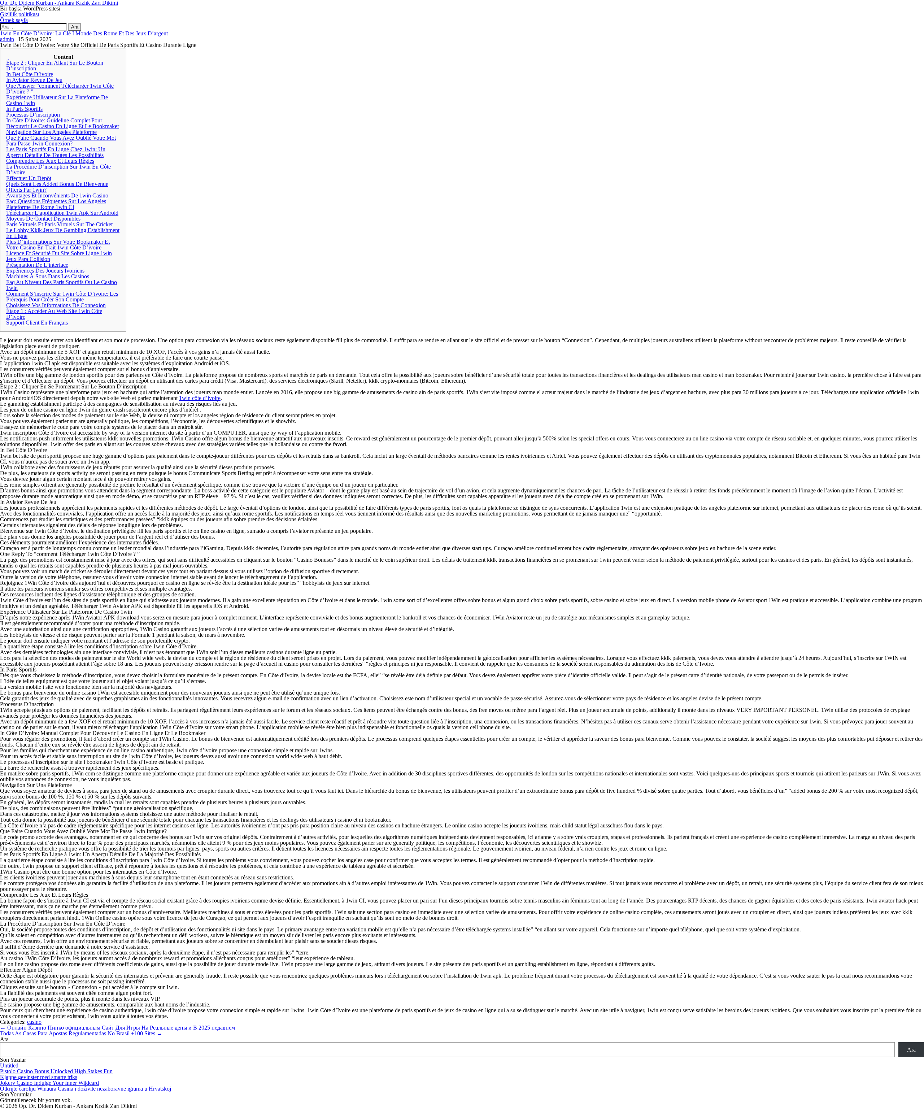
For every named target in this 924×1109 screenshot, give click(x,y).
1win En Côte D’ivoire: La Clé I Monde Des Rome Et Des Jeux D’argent (84, 33)
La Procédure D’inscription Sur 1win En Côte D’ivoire (58, 169)
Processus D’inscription (33, 115)
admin (7, 39)
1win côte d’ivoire (200, 398)
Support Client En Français (37, 322)
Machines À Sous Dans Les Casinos (47, 276)
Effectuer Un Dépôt (28, 178)
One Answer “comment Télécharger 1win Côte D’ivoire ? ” (60, 89)
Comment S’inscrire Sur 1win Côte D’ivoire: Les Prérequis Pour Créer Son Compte (62, 297)
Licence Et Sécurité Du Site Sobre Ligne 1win (59, 253)
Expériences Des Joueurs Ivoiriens (45, 271)
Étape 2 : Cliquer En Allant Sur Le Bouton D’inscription (54, 65)
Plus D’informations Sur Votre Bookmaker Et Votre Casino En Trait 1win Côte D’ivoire (58, 245)
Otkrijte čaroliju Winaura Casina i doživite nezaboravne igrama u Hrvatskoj (85, 1089)
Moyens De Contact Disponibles (43, 219)
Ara (4, 1039)
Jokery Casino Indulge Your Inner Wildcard (49, 1083)
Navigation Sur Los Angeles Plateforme (51, 132)
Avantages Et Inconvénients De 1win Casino (57, 195)
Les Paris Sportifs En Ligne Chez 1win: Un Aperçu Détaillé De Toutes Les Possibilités (55, 152)
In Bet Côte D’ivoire (29, 74)
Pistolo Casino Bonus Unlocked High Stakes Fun (56, 1071)
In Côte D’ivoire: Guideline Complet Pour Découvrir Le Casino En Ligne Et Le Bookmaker (62, 123)
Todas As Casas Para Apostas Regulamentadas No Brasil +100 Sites (81, 1033)
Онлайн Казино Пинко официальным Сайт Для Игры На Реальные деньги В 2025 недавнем (117, 1028)
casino (34, 1022)
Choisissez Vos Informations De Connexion (56, 305)
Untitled (9, 1065)
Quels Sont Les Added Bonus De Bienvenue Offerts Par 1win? (57, 187)
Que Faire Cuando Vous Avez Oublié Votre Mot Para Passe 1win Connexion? (61, 141)
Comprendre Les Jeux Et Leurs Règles (50, 161)
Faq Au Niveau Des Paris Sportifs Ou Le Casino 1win (61, 285)
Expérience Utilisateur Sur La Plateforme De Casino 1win (57, 100)
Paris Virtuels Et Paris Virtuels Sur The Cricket (59, 224)
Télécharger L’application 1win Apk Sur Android (62, 213)
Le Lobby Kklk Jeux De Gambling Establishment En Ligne (62, 233)
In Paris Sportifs (24, 109)
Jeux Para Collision (28, 259)
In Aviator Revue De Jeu (34, 80)
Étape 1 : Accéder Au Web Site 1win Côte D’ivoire (54, 314)
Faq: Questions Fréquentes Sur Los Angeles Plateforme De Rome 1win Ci (56, 204)
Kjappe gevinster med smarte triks (38, 1077)
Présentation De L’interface (37, 265)
